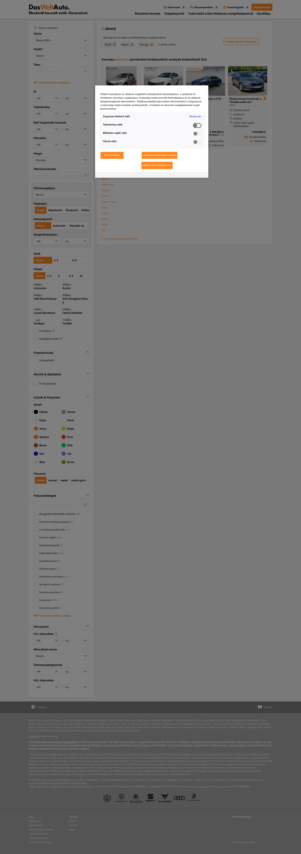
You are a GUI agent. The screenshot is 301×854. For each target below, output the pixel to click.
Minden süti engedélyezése (157, 165)
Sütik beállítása (112, 155)
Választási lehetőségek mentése (159, 155)
